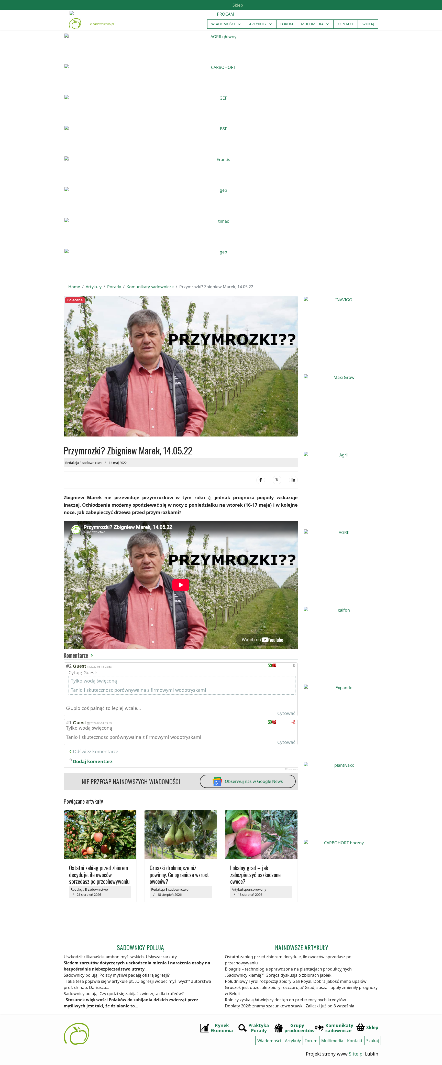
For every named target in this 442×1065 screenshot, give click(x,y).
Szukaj (368, 24)
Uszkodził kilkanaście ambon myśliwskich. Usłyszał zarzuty (120, 957)
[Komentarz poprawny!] (270, 665)
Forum (286, 24)
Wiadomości (223, 24)
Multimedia (312, 24)
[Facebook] (260, 480)
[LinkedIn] (293, 480)
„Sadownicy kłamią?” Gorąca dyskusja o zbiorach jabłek (278, 975)
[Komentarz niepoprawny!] (274, 665)
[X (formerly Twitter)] (277, 480)
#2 (69, 666)
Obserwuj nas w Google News (254, 781)
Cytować (286, 713)
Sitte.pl (356, 1054)
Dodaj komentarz (93, 761)
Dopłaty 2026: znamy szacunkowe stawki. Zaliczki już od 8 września (289, 1006)
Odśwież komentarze (95, 751)
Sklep (237, 5)
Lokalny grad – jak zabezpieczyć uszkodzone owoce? (255, 874)
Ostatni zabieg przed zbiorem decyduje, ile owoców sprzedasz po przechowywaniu (99, 874)
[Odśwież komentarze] (92, 655)
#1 (69, 722)
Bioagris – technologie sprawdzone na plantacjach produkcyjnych (288, 969)
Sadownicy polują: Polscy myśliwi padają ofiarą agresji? (117, 975)
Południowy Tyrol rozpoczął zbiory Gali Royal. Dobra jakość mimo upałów (296, 981)
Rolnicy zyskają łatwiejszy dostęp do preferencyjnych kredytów (285, 1000)
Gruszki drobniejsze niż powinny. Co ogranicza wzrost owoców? (179, 874)
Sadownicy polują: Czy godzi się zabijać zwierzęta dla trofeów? (124, 993)
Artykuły (258, 24)
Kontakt (345, 24)
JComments (291, 769)
